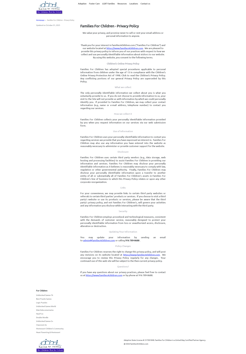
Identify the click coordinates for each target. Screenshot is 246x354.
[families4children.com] (49, 7)
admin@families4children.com (99, 240)
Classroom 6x (41, 325)
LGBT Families (108, 3)
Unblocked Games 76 (44, 295)
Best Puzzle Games (44, 299)
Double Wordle (42, 317)
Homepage (40, 20)
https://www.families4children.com (124, 48)
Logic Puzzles (41, 302)
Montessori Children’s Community (50, 328)
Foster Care (94, 3)
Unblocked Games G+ (44, 321)
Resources (122, 3)
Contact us (145, 3)
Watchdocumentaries (45, 310)
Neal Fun (39, 313)
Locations (133, 3)
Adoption (82, 3)
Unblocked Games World (46, 306)
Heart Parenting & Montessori (48, 332)
